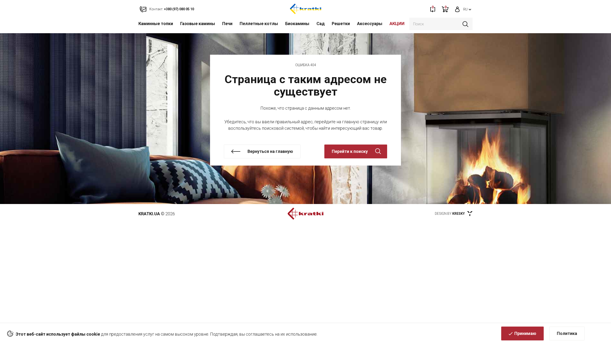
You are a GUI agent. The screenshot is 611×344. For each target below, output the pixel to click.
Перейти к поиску (350, 151)
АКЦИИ (397, 23)
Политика (567, 333)
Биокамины (297, 23)
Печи (227, 23)
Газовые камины (197, 23)
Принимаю (525, 333)
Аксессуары (369, 23)
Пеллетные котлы (259, 23)
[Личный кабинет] (457, 8)
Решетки (341, 23)
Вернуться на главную (270, 151)
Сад (320, 23)
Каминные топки (155, 23)
